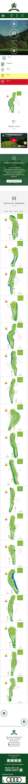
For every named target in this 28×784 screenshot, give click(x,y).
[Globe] (19, 760)
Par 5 (21, 211)
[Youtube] (12, 760)
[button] (3, 15)
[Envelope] (15, 760)
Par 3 (11, 211)
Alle (6, 211)
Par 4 (16, 211)
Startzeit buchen (14, 181)
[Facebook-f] (8, 760)
